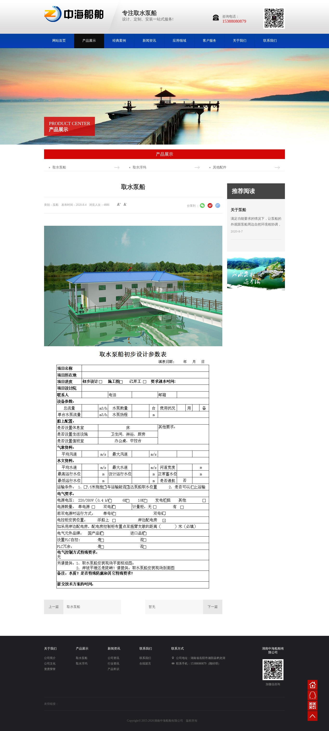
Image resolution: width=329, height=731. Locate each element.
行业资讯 (113, 663)
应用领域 (179, 40)
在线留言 (145, 663)
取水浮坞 (139, 167)
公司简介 (50, 658)
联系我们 (270, 40)
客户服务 (209, 40)
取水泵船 (59, 167)
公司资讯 (113, 658)
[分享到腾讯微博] (218, 206)
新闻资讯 (149, 40)
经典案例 (119, 40)
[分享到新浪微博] (210, 206)
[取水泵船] (256, 272)
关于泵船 (238, 210)
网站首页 (59, 40)
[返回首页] (312, 685)
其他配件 (219, 167)
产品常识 (113, 669)
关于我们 (239, 40)
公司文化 (50, 663)
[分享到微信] (202, 206)
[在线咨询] (312, 695)
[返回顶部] (312, 716)
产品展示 (89, 40)
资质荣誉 (50, 669)
